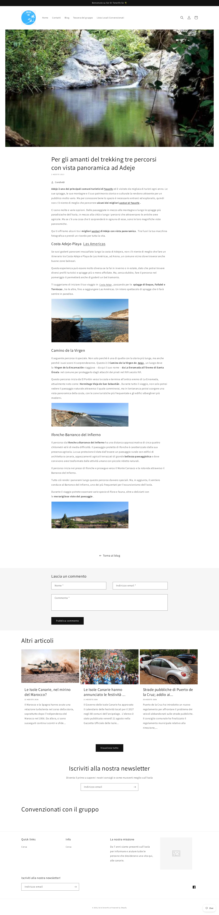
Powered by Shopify (119, 908)
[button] (181, 17)
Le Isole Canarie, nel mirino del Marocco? (48, 692)
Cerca (24, 846)
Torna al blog (111, 555)
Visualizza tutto (109, 747)
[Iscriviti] (134, 787)
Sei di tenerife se (104, 908)
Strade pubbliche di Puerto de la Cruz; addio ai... (168, 692)
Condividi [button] (60, 182)
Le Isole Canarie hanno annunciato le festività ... (104, 692)
